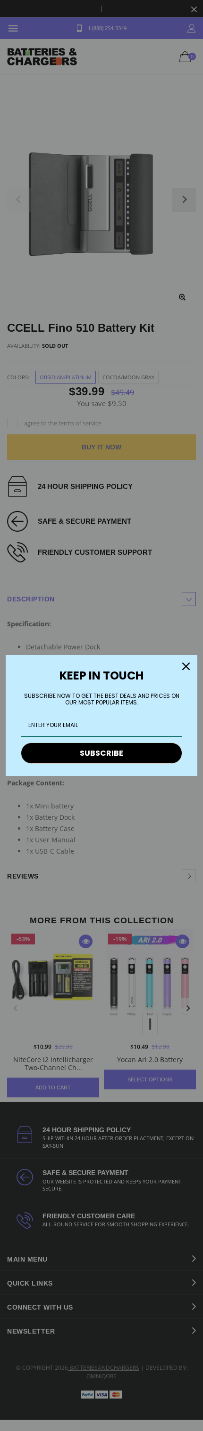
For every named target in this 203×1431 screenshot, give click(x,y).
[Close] (186, 666)
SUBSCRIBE (101, 753)
